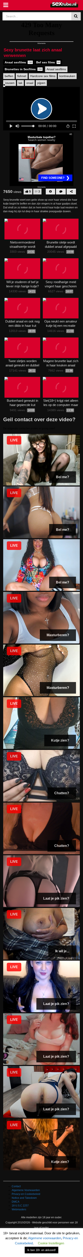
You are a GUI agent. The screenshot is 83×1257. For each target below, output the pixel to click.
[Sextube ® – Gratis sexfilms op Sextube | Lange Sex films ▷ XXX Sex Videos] (64, 4)
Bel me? (62, 477)
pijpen (41, 83)
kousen (9, 83)
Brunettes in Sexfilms (23, 69)
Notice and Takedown (24, 1197)
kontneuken (67, 76)
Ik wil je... (62, 951)
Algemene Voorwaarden (26, 1190)
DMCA (15, 1201)
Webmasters (19, 1209)
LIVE (14, 440)
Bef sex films (48, 62)
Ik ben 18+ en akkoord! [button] (41, 1250)
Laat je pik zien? (56, 898)
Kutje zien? (60, 740)
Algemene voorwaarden (44, 1238)
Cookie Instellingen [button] (51, 1243)
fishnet (21, 76)
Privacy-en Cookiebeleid (26, 1194)
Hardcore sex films (42, 76)
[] (76, 16)
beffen (9, 76)
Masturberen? (58, 635)
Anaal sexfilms (18, 62)
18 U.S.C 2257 (20, 1205)
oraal (29, 83)
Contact (16, 1186)
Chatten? (61, 793)
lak (20, 83)
